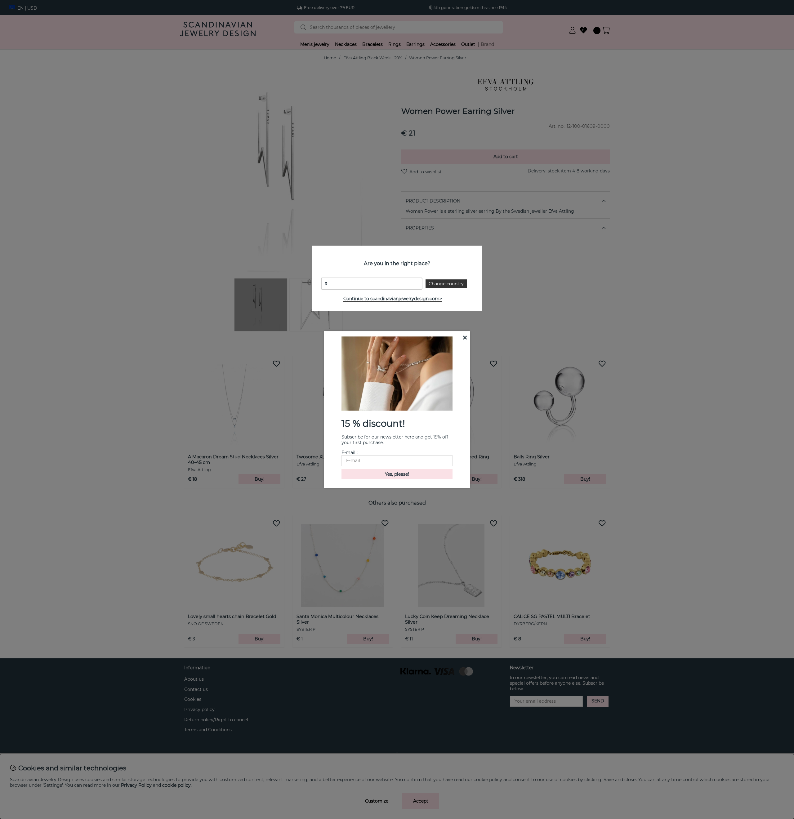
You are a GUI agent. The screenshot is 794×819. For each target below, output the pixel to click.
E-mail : (349, 452)
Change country (446, 284)
